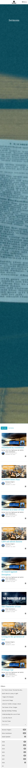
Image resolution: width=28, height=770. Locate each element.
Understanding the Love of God (11, 714)
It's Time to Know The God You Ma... (12, 690)
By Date (4, 428)
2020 (13, 762)
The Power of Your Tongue (9, 707)
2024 (13, 748)
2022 (13, 755)
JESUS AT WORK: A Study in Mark (11, 704)
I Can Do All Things (7, 700)
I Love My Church (7, 717)
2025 (13, 745)
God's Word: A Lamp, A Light (10, 693)
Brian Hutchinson (13, 733)
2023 (13, 752)
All (3, 766)
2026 (13, 742)
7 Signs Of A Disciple (8, 697)
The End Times (6, 721)
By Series (11, 428)
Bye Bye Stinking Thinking (9, 711)
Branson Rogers (13, 729)
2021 (13, 759)
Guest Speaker (13, 736)
